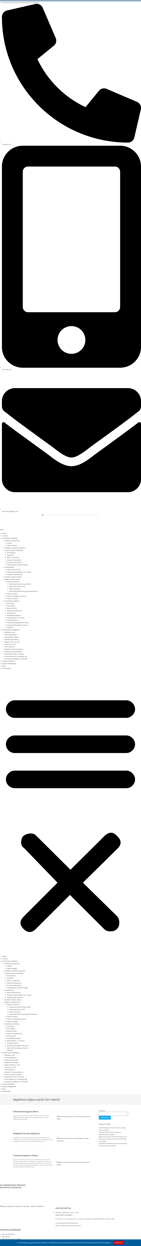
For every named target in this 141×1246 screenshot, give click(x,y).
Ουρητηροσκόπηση (10, 635)
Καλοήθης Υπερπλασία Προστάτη (15, 548)
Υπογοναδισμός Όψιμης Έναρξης (17, 565)
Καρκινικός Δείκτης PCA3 (17, 586)
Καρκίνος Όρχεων (12, 594)
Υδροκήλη (10, 627)
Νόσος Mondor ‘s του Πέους (16, 618)
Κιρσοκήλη (10, 555)
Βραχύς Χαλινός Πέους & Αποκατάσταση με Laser (113, 1137)
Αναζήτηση (102, 1111)
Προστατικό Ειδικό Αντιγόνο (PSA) (20, 584)
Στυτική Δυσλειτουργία (14, 562)
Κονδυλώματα (11, 613)
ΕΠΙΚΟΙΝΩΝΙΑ (6, 668)
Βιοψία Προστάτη (14, 589)
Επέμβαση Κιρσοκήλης (11, 639)
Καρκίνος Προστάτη (13, 582)
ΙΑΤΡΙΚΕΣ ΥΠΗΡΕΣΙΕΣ (8, 661)
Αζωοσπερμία (11, 553)
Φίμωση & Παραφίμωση (14, 611)
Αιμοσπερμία (11, 606)
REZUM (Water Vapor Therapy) (14, 654)
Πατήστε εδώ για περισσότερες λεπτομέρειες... (95, 1243)
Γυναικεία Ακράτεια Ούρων (13, 577)
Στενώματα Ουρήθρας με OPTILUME (15, 659)
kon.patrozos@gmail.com (12, 1201)
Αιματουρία (10, 603)
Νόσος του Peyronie (13, 557)
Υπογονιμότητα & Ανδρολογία (13, 550)
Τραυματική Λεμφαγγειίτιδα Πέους (18, 622)
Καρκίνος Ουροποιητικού (12, 579)
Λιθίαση (9, 543)
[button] (70, 812)
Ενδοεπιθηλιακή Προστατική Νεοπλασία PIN (23, 591)
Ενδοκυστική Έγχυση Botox (13, 651)
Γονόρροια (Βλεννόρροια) (15, 574)
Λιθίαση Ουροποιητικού (12, 541)
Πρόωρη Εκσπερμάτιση (14, 560)
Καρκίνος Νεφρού (12, 598)
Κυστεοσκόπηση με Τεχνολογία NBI (15, 656)
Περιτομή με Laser (10, 644)
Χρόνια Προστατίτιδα (13, 569)
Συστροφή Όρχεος (12, 620)
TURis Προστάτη (9, 647)
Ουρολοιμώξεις (9, 567)
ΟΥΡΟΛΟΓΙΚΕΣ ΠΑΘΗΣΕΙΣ (10, 538)
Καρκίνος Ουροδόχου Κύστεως (16, 596)
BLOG (3, 666)
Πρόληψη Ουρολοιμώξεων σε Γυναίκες (19, 572)
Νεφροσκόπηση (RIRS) (11, 637)
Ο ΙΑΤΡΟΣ (5, 536)
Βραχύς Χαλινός (12, 608)
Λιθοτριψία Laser (9, 632)
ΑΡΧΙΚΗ (4, 533)
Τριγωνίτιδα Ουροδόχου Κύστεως (17, 625)
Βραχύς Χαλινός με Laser (12, 642)
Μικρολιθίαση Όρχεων (14, 615)
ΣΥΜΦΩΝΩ (119, 1243)
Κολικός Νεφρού (12, 545)
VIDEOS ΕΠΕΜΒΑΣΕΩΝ (9, 664)
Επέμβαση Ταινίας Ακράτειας (13, 649)
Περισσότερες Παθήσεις (12, 601)
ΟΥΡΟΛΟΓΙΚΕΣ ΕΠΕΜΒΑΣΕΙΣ (10, 630)
